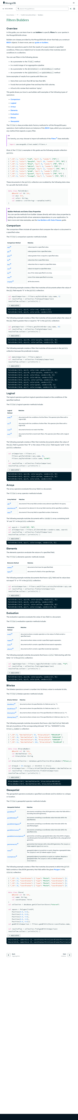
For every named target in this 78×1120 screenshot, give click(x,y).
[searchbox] (42, 9)
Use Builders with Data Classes (49, 220)
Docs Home (10, 15)
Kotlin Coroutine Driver (28, 15)
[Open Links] (74, 3)
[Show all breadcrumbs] (17, 14)
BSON (8, 42)
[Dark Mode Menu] (74, 8)
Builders (40, 15)
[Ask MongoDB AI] (70, 8)
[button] (14, 305)
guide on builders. (42, 42)
